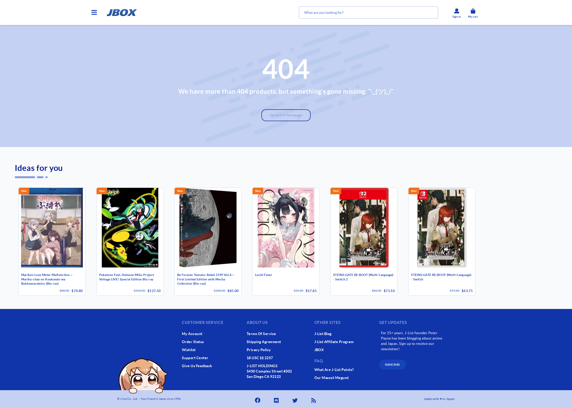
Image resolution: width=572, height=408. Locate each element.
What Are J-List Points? (334, 370)
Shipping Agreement (264, 342)
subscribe (392, 364)
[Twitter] (295, 399)
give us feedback (197, 366)
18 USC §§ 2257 (260, 358)
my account (192, 334)
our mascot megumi (331, 378)
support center (195, 358)
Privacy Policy (259, 350)
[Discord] (276, 399)
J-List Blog (323, 334)
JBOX (319, 350)
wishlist (189, 350)
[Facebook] (258, 399)
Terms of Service (261, 334)
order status (193, 342)
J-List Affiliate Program (334, 342)
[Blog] (314, 399)
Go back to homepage (286, 115)
